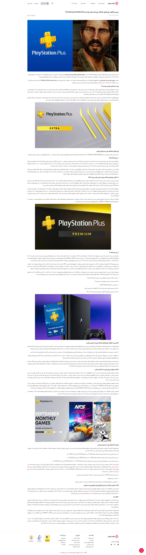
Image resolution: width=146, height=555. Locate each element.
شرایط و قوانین (62, 540)
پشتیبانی (63, 538)
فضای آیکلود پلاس (89, 542)
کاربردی (78, 535)
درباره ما (64, 544)
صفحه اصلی (101, 3)
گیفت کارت (77, 542)
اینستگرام (63, 542)
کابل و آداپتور (76, 546)
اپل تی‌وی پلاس (90, 546)
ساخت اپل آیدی (76, 540)
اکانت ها (91, 535)
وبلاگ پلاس (77, 538)
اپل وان (92, 540)
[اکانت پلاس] (113, 3)
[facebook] (34, 15)
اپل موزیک (91, 538)
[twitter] (32, 15)
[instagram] (114, 544)
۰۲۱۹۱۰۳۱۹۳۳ (114, 542)
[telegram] (30, 15)
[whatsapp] (28, 15)
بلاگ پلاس (83, 3)
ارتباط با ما (74, 3)
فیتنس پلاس (90, 544)
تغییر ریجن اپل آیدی (74, 544)
